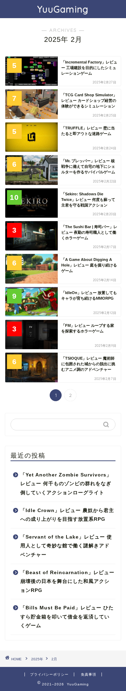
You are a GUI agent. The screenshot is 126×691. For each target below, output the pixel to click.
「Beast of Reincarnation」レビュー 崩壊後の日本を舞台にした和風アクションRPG (67, 581)
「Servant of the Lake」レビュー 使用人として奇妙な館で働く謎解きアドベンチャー (66, 545)
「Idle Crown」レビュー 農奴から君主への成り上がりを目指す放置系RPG (67, 515)
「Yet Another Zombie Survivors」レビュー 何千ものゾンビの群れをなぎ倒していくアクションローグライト (66, 483)
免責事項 (88, 674)
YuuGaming (63, 9)
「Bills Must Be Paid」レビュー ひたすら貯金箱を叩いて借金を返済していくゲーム (67, 616)
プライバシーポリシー (49, 674)
